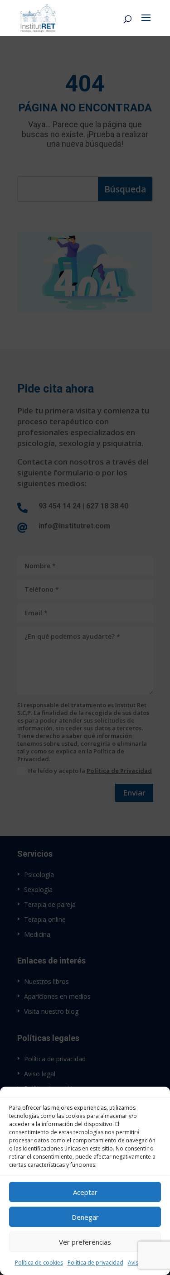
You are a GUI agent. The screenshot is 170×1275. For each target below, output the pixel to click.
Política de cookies (39, 1262)
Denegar (85, 1217)
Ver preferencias (85, 1241)
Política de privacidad (95, 1262)
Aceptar (85, 1192)
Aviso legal (141, 1262)
